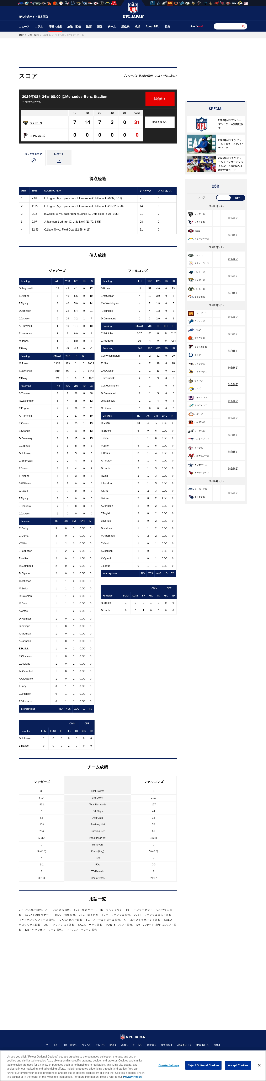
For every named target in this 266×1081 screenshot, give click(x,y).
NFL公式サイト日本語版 (33, 16)
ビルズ (198, 330)
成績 (137, 26)
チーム (112, 26)
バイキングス (201, 372)
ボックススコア (33, 154)
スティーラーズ (202, 263)
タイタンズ (200, 497)
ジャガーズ (36, 123)
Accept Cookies (238, 1065)
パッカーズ (200, 289)
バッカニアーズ (202, 456)
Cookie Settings (169, 1065)
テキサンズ (200, 222)
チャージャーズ (202, 239)
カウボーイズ (201, 465)
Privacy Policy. (132, 1076)
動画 (89, 26)
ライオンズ (200, 321)
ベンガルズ (200, 422)
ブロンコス (200, 297)
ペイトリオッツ (202, 439)
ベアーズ (199, 414)
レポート (59, 153)
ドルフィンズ (201, 405)
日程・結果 (55, 26)
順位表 (125, 26)
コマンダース (201, 313)
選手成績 (166, 1045)
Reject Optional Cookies (203, 1065)
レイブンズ (200, 364)
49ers (197, 231)
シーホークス (201, 489)
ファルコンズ (37, 135)
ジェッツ (199, 255)
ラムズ (198, 388)
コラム (39, 26)
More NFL (201, 1045)
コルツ (198, 355)
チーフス (199, 448)
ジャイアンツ (201, 397)
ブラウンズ (200, 338)
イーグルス (200, 431)
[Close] (259, 1065)
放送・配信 (74, 26)
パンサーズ (200, 272)
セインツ (199, 380)
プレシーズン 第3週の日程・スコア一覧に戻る (149, 75)
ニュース (24, 26)
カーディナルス (202, 472)
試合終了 (233, 218)
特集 (167, 26)
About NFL (152, 26)
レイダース (200, 214)
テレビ (99, 1045)
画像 (99, 26)
